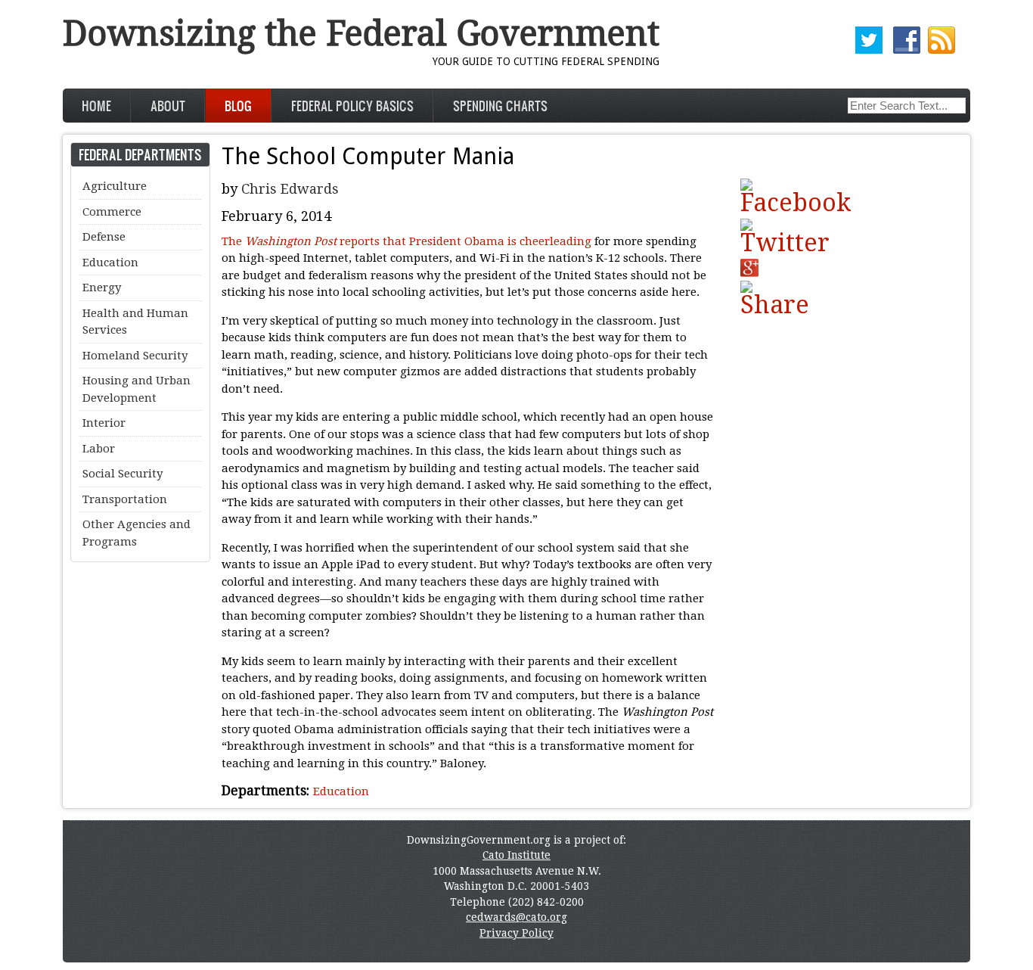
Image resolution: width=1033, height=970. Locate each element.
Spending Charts (500, 105)
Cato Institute (516, 855)
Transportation (124, 499)
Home (96, 105)
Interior (104, 423)
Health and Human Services (135, 321)
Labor (98, 448)
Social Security (122, 473)
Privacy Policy (516, 933)
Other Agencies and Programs (136, 533)
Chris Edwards (290, 189)
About (167, 105)
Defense (104, 237)
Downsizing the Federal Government (361, 34)
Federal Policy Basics (352, 105)
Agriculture (114, 186)
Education (341, 791)
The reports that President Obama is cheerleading (406, 241)
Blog (238, 105)
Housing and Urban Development (136, 389)
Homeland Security (135, 355)
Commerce (111, 212)
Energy (101, 287)
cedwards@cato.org (516, 917)
